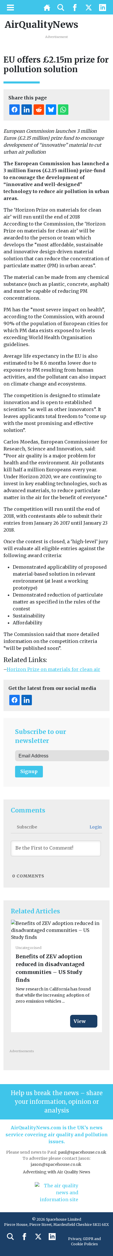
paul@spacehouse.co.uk (82, 1152)
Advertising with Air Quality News (56, 1172)
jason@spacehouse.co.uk (56, 1164)
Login (95, 827)
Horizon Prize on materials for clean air (53, 669)
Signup (29, 771)
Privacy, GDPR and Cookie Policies (84, 1241)
